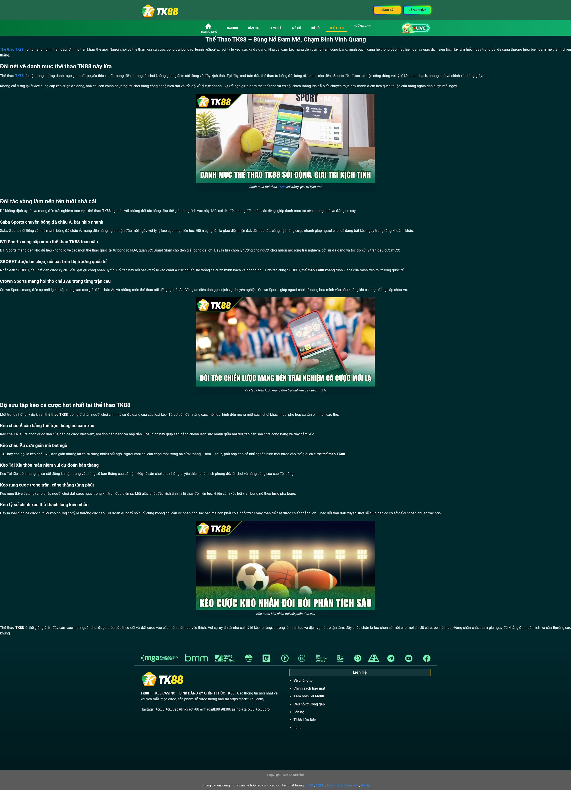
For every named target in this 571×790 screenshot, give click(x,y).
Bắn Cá (253, 28)
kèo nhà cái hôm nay (342, 785)
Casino (232, 28)
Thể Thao (336, 28)
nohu (298, 728)
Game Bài (275, 28)
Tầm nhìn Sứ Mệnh (309, 696)
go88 (309, 785)
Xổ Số (315, 28)
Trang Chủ (209, 31)
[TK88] (175, 10)
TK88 (19, 76)
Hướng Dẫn (362, 25)
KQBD (320, 785)
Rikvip (365, 785)
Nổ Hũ (296, 28)
